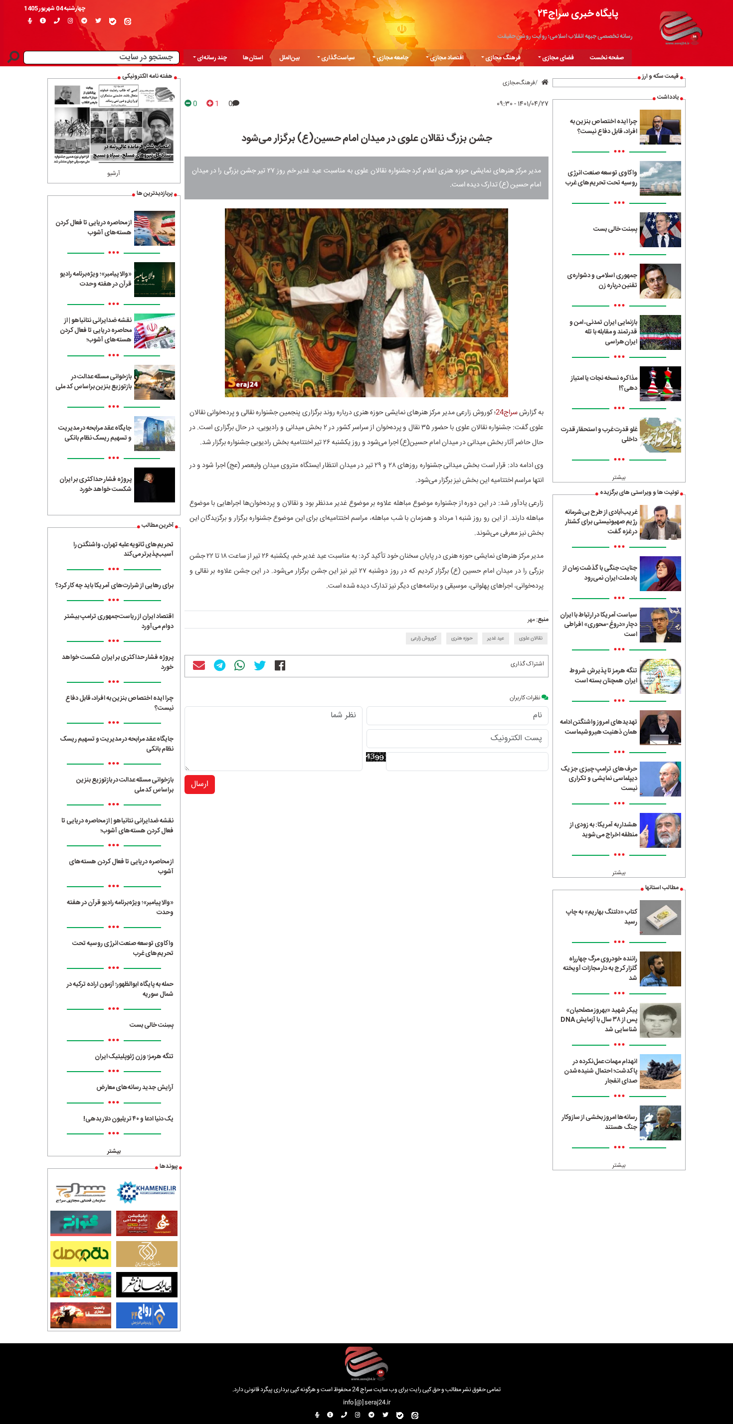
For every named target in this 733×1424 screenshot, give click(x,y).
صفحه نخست (607, 58)
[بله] (112, 21)
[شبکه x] (98, 21)
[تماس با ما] (57, 21)
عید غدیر (495, 638)
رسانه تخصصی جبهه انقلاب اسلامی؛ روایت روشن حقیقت (565, 36)
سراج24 (507, 413)
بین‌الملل (289, 58)
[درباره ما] (43, 21)
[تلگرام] (84, 21)
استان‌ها (253, 58)
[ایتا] (127, 21)
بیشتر (619, 477)
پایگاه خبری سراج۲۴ (578, 13)
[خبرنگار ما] (30, 21)
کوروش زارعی (423, 638)
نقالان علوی (531, 638)
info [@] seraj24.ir (366, 1403)
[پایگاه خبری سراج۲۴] (680, 26)
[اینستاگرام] (70, 21)
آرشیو (113, 173)
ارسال (199, 784)
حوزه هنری (462, 638)
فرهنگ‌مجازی (519, 82)
